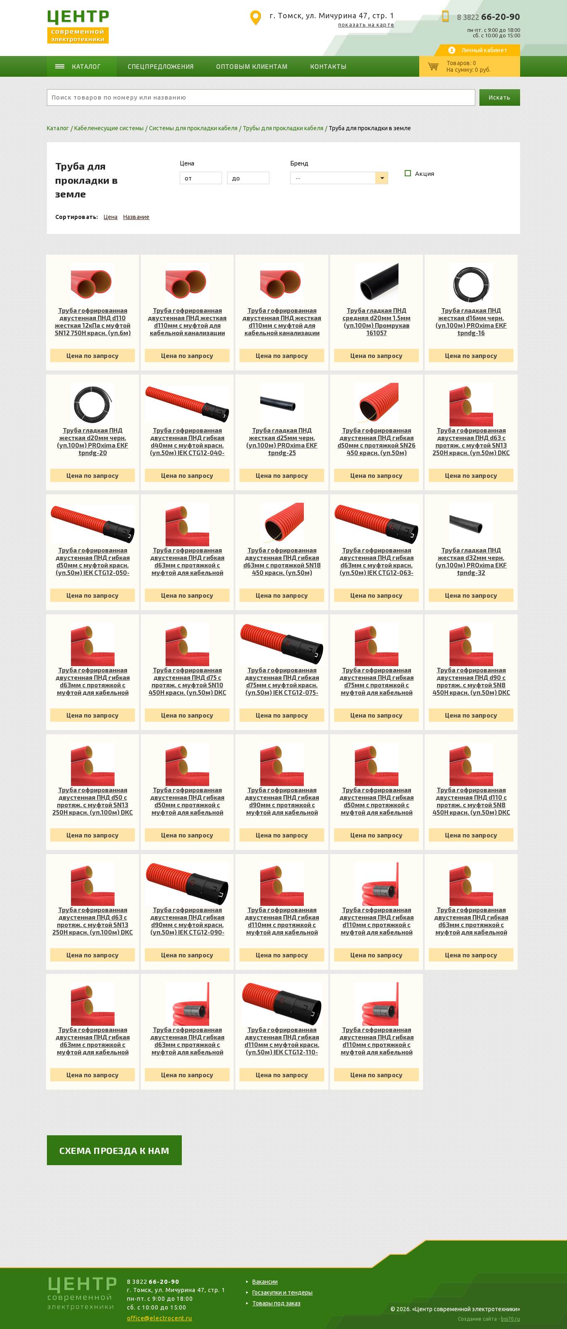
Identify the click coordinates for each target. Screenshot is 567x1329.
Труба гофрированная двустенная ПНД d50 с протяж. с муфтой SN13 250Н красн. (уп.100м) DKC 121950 (92, 801)
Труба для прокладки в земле (370, 128)
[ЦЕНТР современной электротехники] (78, 41)
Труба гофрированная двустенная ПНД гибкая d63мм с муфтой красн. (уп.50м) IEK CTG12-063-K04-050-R (377, 561)
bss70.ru (510, 1319)
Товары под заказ (276, 1303)
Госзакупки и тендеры (282, 1292)
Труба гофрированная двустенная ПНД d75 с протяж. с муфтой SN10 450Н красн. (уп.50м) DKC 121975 (187, 681)
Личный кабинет (484, 50)
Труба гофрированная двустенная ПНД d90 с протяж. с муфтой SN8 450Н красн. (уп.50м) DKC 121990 (471, 681)
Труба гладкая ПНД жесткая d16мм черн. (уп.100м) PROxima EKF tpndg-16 (471, 321)
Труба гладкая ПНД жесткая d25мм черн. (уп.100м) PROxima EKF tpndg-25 (282, 441)
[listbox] (339, 178)
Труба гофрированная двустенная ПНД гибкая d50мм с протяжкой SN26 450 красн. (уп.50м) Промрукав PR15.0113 (376, 441)
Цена (111, 217)
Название (136, 217)
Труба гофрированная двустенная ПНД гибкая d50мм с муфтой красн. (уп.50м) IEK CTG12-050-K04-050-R (93, 561)
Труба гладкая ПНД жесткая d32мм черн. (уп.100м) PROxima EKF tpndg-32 (471, 561)
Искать (499, 97)
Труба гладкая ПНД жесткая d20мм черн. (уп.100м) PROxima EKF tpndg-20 (92, 441)
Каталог (86, 66)
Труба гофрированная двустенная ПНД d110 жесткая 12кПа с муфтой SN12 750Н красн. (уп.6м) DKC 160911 (93, 321)
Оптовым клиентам (252, 66)
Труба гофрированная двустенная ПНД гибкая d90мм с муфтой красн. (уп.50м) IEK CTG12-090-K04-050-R (187, 921)
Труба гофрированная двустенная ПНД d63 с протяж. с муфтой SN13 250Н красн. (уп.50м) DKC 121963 (471, 441)
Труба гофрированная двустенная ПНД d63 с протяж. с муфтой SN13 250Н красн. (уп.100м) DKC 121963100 (92, 921)
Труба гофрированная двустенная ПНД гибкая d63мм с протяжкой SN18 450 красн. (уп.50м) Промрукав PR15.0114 (282, 561)
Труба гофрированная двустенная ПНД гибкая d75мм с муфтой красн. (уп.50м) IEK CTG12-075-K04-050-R (282, 681)
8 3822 (488, 17)
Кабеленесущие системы (109, 128)
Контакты (328, 66)
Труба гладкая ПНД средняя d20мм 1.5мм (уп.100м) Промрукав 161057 (376, 321)
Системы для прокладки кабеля (193, 128)
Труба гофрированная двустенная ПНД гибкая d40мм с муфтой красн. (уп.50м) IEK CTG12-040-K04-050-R (187, 441)
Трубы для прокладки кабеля (283, 128)
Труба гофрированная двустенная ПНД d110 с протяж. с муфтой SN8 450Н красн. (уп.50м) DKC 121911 (471, 801)
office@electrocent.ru (159, 1318)
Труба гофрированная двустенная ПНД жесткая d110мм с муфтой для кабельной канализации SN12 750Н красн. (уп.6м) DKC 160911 (187, 321)
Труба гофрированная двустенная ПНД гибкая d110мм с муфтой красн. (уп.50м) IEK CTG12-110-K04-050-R (281, 1041)
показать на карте (366, 24)
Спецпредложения (161, 66)
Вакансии (265, 1281)
